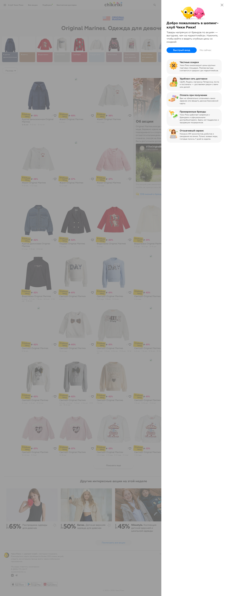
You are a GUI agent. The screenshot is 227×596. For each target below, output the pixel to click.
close (222, 5)
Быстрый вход (181, 50)
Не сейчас (205, 50)
